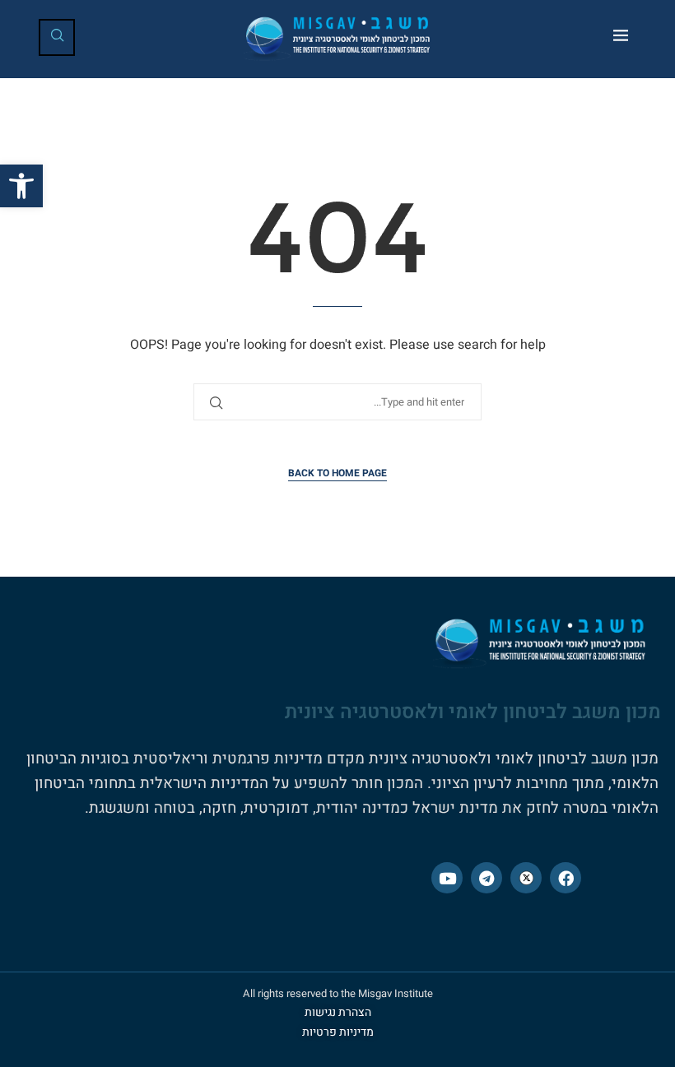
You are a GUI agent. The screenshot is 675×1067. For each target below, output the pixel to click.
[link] (21, 186)
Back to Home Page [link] (337, 473)
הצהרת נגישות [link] (338, 1012)
